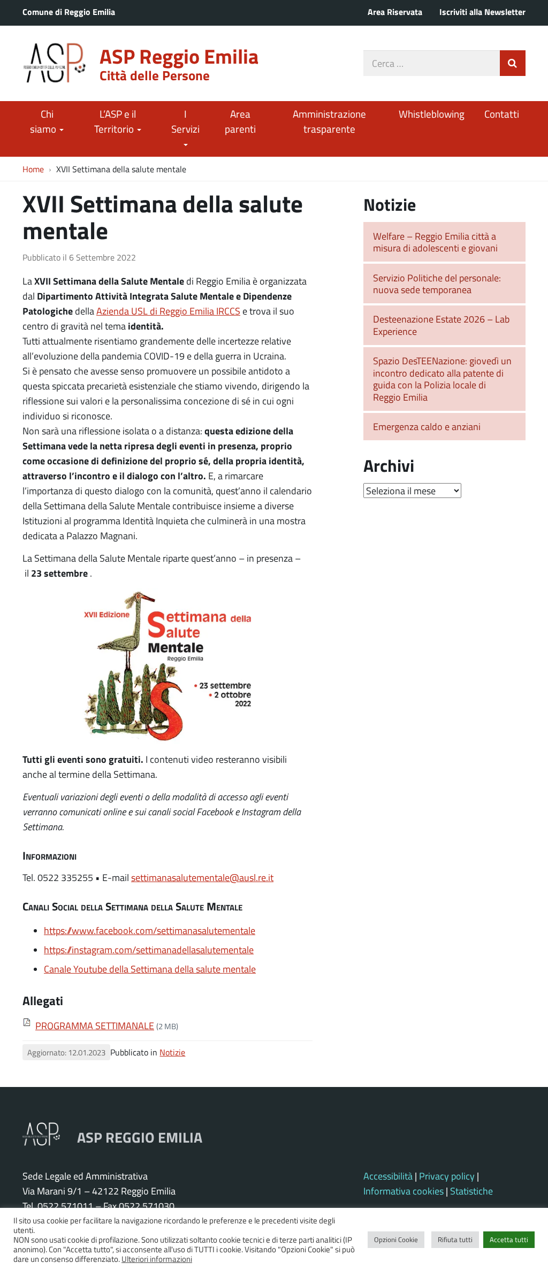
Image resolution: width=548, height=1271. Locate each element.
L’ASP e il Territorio (115, 121)
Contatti (501, 113)
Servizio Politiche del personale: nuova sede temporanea (437, 283)
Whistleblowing (432, 113)
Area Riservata (395, 11)
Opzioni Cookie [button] (396, 1239)
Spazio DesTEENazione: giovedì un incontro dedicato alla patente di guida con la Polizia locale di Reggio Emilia (442, 378)
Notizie (172, 1052)
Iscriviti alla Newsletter (482, 11)
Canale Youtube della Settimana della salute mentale (150, 968)
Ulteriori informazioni (156, 1259)
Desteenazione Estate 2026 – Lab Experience (441, 325)
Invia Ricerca (513, 63)
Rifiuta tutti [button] (455, 1239)
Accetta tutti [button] (509, 1239)
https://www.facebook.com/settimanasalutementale (149, 930)
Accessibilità (388, 1175)
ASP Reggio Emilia (179, 56)
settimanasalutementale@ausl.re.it (202, 877)
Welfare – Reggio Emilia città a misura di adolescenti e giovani (435, 242)
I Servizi (185, 121)
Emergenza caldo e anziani (427, 426)
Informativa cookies (403, 1190)
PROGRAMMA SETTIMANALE (94, 1025)
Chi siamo (44, 121)
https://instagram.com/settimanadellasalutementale (149, 949)
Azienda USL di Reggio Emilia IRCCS (168, 310)
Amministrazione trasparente (329, 121)
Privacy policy (447, 1175)
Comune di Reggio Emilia (68, 11)
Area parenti (240, 121)
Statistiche (471, 1190)
